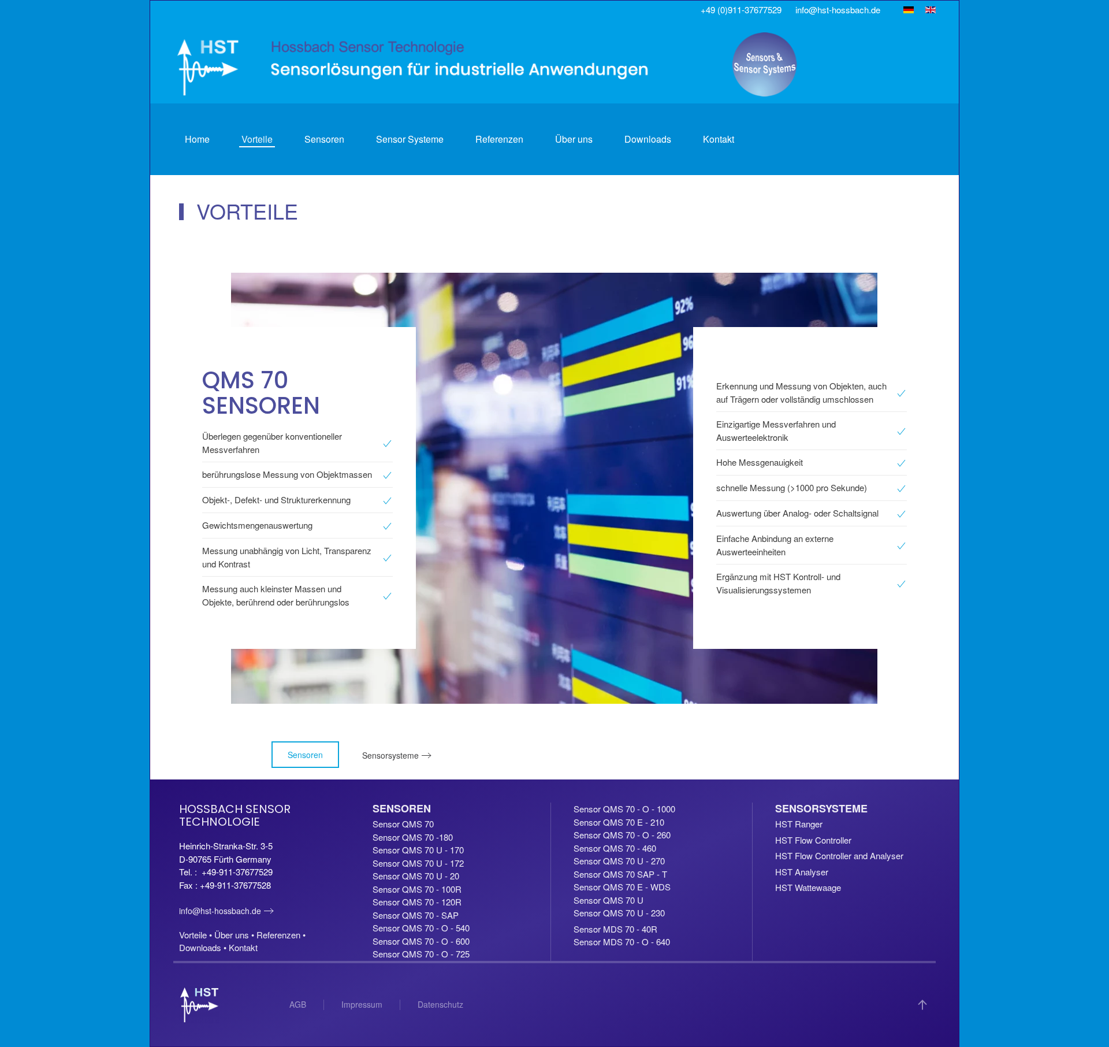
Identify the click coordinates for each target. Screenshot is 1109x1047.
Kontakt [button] (718, 139)
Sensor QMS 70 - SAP (416, 915)
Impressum (361, 1004)
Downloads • (204, 947)
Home (197, 139)
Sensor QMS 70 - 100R (417, 889)
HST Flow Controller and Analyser (839, 855)
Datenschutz (440, 1004)
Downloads (647, 139)
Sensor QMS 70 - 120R (417, 902)
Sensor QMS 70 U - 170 (418, 850)
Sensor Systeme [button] (410, 139)
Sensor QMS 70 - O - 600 (421, 941)
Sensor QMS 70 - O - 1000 (624, 809)
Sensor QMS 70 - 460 (615, 848)
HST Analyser (801, 872)
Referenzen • (281, 935)
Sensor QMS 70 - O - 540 (421, 928)
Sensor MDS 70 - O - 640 (622, 941)
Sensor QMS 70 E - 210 (619, 822)
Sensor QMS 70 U (608, 900)
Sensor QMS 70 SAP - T (620, 874)
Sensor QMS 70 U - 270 (619, 861)
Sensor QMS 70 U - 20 (416, 876)
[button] (922, 1005)
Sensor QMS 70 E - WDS (622, 887)
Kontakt (243, 947)
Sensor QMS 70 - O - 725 (421, 954)
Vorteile (257, 139)
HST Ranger (799, 824)
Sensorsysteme (390, 755)
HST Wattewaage (808, 887)
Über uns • (235, 935)
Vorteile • (196, 935)
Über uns (574, 139)
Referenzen (499, 139)
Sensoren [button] (324, 139)
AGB (297, 1004)
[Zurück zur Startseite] (488, 64)
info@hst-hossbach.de (220, 910)
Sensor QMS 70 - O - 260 (622, 835)
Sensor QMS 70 (403, 824)
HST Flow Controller (813, 840)
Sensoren (305, 754)
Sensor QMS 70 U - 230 (619, 913)
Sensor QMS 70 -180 (413, 837)
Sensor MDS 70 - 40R (615, 929)
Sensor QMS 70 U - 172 (418, 863)
